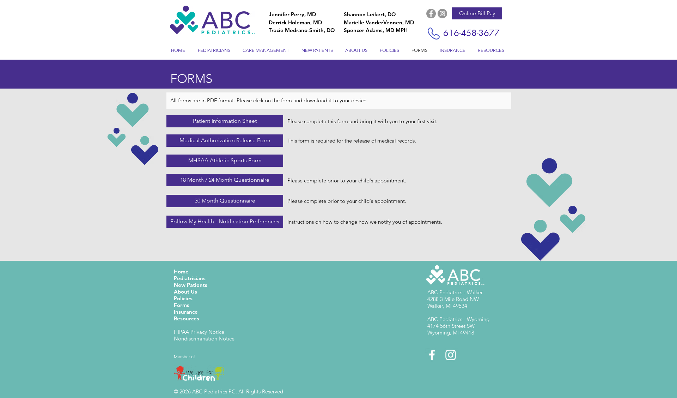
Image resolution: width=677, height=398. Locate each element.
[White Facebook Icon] (432, 355)
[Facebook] (431, 13)
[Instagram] (442, 13)
